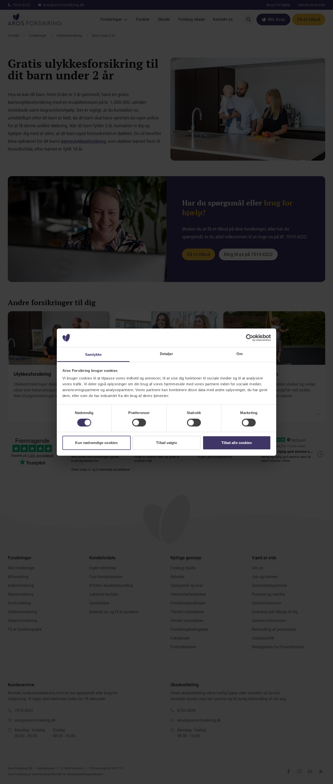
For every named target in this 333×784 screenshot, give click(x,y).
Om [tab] (239, 354)
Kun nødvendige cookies (96, 443)
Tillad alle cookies (236, 443)
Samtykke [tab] (93, 354)
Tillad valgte (166, 443)
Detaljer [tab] (166, 354)
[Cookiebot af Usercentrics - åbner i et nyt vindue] (249, 337)
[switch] (139, 422)
